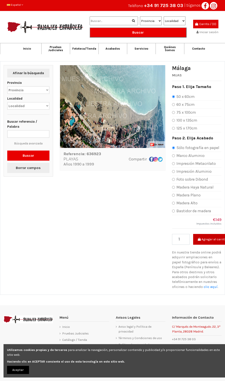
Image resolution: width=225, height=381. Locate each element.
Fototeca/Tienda (84, 48)
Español (16, 4)
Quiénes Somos (170, 48)
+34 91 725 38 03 (163, 5)
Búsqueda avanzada (28, 143)
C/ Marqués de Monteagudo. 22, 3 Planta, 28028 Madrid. (196, 328)
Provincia (14, 83)
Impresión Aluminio (194, 171)
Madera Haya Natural (195, 187)
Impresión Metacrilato (196, 163)
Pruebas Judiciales (55, 48)
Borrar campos (28, 168)
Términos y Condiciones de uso (140, 338)
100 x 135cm (186, 120)
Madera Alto (187, 203)
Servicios (141, 48)
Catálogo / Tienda (74, 340)
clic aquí (211, 287)
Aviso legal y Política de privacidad (134, 329)
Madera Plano (188, 195)
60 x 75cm (185, 104)
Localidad (14, 99)
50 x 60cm (185, 96)
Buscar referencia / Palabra (22, 124)
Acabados (112, 48)
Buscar (138, 32)
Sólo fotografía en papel (197, 147)
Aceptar (18, 370)
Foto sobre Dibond (192, 179)
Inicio (27, 48)
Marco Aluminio (190, 155)
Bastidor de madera (193, 210)
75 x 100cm (186, 112)
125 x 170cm (186, 128)
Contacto (198, 48)
